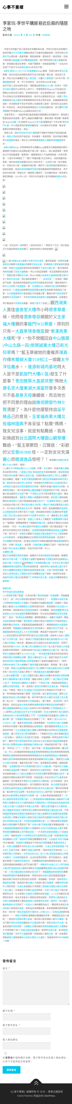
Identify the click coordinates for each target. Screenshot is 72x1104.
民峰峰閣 (61, 813)
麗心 (7, 459)
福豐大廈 (46, 562)
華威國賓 (32, 570)
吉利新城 (15, 624)
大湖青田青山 (13, 573)
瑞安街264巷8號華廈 (16, 715)
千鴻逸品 (52, 504)
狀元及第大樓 (27, 937)
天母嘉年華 (61, 460)
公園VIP (65, 275)
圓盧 (63, 624)
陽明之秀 (11, 136)
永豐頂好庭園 (51, 693)
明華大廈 (23, 799)
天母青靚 (25, 679)
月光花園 (19, 493)
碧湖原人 (9, 817)
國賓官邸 (7, 264)
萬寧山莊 (37, 493)
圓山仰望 (17, 668)
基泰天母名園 (13, 279)
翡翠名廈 (9, 788)
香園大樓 (22, 842)
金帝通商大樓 (23, 817)
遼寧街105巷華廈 (23, 835)
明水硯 (43, 482)
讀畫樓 (6, 631)
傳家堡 (11, 595)
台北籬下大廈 (14, 806)
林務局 (22, 533)
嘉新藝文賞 (40, 522)
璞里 (21, 908)
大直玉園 (44, 741)
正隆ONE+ (45, 911)
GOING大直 (29, 653)
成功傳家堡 (41, 635)
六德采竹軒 (38, 686)
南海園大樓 (20, 744)
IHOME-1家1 (19, 646)
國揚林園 (57, 741)
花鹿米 (10, 759)
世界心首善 (24, 482)
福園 (7, 733)
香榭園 (59, 541)
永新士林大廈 (32, 846)
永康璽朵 (12, 675)
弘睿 (19, 795)
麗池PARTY (60, 639)
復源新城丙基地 (42, 367)
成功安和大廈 (15, 671)
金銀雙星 (14, 766)
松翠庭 (51, 751)
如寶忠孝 (11, 657)
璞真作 (20, 293)
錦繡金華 (21, 719)
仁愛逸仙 (17, 289)
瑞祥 (58, 701)
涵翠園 (63, 472)
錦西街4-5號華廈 (46, 802)
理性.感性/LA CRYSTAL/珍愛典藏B (21, 71)
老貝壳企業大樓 (59, 562)
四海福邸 (13, 770)
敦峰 (64, 260)
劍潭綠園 (47, 748)
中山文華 (9, 286)
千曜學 (23, 810)
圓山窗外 (59, 566)
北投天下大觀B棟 (43, 766)
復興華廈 (28, 722)
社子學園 (53, 708)
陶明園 (8, 271)
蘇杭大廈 (28, 682)
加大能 (65, 71)
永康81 (31, 882)
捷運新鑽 (38, 704)
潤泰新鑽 (46, 926)
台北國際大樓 (32, 438)
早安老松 (28, 853)
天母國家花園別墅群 (41, 533)
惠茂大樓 (46, 268)
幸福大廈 (52, 930)
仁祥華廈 (34, 577)
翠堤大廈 (7, 653)
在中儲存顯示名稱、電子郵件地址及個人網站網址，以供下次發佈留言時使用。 (36, 1059)
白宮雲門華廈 (13, 686)
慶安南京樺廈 (42, 755)
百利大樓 (46, 697)
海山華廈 (64, 853)
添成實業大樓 (42, 297)
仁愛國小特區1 (26, 472)
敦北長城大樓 (15, 548)
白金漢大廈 (52, 686)
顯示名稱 (9, 1010)
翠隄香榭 (49, 537)
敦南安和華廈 (61, 613)
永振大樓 (36, 824)
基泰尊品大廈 (57, 530)
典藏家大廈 (43, 140)
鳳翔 (19, 162)
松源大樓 (28, 504)
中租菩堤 (59, 293)
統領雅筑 (21, 286)
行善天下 (38, 303)
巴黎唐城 (45, 824)
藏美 (9, 482)
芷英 (21, 831)
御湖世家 (39, 472)
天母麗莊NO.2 (38, 286)
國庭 (55, 275)
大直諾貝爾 (42, 381)
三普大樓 (7, 890)
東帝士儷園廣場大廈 (12, 679)
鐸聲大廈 (32, 497)
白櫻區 (10, 824)
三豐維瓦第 (24, 573)
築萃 (44, 704)
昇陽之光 (11, 853)
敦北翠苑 (19, 741)
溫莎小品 (42, 657)
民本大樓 (48, 711)
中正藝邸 (34, 922)
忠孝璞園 (37, 868)
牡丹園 (20, 599)
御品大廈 (45, 682)
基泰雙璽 (57, 610)
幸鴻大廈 (54, 286)
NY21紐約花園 (22, 773)
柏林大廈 (52, 733)
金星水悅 (34, 871)
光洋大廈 (58, 806)
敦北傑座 (23, 704)
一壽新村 (53, 900)
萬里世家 (32, 486)
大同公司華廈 (46, 828)
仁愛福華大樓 (46, 886)
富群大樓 (45, 806)
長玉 (15, 508)
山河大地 (13, 613)
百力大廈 (38, 937)
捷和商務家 (47, 831)
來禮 (23, 479)
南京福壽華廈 (61, 730)
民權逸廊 (30, 479)
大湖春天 (7, 857)
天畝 (9, 555)
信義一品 (16, 122)
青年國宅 (34, 169)
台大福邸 (40, 107)
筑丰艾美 (30, 781)
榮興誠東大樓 (43, 345)
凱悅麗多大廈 (27, 828)
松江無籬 (63, 766)
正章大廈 (61, 515)
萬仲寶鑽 (61, 821)
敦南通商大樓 (19, 570)
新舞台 (59, 176)
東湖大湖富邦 (36, 388)
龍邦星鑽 (40, 537)
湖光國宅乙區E (51, 475)
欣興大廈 (47, 759)
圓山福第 (9, 147)
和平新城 (7, 591)
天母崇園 (13, 297)
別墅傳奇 (46, 555)
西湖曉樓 (9, 708)
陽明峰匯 (13, 828)
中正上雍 (57, 533)
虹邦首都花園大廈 (13, 821)
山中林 (6, 537)
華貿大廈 (49, 566)
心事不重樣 (13, 7)
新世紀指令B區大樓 (26, 132)
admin (46, 35)
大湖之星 (49, 846)
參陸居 (17, 810)
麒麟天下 (31, 562)
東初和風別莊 (23, 860)
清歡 (21, 497)
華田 (27, 733)
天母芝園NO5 (61, 606)
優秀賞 (33, 664)
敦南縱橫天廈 (21, 813)
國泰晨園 (60, 846)
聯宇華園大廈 (36, 744)
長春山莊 (30, 806)
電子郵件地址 (11, 1025)
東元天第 (63, 646)
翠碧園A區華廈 (26, 661)
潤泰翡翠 (32, 289)
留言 (6, 968)
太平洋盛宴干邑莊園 (30, 690)
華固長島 (17, 631)
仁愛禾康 (17, 544)
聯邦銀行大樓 (57, 926)
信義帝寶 (45, 653)
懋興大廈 (56, 493)
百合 (46, 468)
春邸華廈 (42, 595)
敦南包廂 (51, 813)
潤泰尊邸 (32, 317)
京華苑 (12, 922)
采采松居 (47, 279)
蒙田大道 (39, 526)
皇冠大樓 (51, 650)
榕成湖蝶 (59, 911)
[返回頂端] (36, 1083)
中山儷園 (59, 919)
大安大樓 (38, 122)
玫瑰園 (53, 595)
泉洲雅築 (32, 541)
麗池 (5, 719)
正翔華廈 (19, 922)
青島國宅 (15, 799)
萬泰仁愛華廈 (54, 264)
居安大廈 (19, 271)
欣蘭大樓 (57, 497)
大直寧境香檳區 (30, 331)
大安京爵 (17, 606)
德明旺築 (25, 839)
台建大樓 (56, 60)
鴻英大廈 (57, 828)
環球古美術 (23, 737)
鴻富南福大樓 (42, 671)
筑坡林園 (23, 169)
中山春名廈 (24, 526)
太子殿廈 (34, 639)
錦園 (47, 530)
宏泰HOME (21, 452)
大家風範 (60, 868)
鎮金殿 (41, 573)
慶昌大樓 (32, 657)
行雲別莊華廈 (47, 479)
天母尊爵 (44, 490)
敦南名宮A (20, 733)
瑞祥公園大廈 (38, 813)
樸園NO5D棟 (46, 85)
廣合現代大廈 (61, 668)
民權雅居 (21, 613)
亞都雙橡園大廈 (59, 519)
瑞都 (32, 511)
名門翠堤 (23, 566)
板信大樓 (23, 275)
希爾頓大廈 (21, 359)
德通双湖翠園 (61, 675)
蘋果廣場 (33, 751)
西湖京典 (11, 475)
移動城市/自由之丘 (49, 864)
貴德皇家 (16, 682)
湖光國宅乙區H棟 (34, 668)
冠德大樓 (58, 810)
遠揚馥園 (57, 140)
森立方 (62, 708)
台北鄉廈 (11, 293)
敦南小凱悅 (16, 697)
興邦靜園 (32, 297)
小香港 (48, 165)
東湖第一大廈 (44, 570)
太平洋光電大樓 (18, 52)
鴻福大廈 (32, 850)
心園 (57, 799)
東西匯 (58, 570)
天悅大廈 (42, 577)
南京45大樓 (20, 802)
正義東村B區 (57, 486)
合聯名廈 (50, 668)
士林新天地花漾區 (35, 260)
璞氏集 (24, 67)
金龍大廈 (46, 875)
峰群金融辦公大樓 (17, 602)
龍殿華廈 (9, 813)
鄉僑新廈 (31, 60)
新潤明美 (19, 555)
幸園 (37, 562)
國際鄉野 (11, 875)
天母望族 (28, 821)
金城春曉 (17, 857)
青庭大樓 (57, 755)
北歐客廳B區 (21, 264)
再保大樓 (7, 570)
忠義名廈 (49, 639)
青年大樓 (65, 799)
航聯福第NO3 (13, 501)
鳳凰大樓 (62, 504)
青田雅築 (23, 381)
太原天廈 (35, 835)
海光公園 (62, 839)
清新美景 (22, 617)
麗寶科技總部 (53, 817)
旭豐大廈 (25, 919)
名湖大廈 (21, 886)
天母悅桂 (41, 515)
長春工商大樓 (61, 697)
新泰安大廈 (47, 275)
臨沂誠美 (38, 817)
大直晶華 (34, 890)
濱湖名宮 (23, 508)
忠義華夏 (42, 289)
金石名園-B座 (25, 708)
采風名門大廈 (55, 777)
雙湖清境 (60, 842)
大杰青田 (30, 631)
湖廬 (47, 893)
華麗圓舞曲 (47, 871)
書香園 (39, 799)
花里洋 (40, 501)
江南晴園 (41, 715)
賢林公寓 (32, 741)
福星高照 (9, 882)
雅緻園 (39, 726)
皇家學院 (34, 282)
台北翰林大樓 (30, 893)
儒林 (7, 664)
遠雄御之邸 (31, 900)
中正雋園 (26, 766)
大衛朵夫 (17, 562)
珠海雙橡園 (47, 799)
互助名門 (55, 628)
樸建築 (41, 860)
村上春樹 (46, 78)
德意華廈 (57, 309)
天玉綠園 (17, 268)
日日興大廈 (12, 639)
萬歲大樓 (49, 810)
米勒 (17, 919)
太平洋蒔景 (32, 711)
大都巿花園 (60, 886)
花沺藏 (57, 617)
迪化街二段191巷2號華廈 (44, 853)
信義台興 (53, 577)
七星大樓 (13, 871)
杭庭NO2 (30, 904)
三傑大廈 (31, 646)
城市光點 (34, 628)
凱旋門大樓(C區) (34, 374)
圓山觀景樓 (55, 438)
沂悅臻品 (11, 642)
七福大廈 (61, 711)
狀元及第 (55, 482)
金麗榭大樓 (8, 551)
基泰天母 (23, 395)
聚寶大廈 (7, 802)
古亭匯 (31, 701)
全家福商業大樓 (46, 416)
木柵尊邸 (49, 621)
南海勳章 (11, 795)
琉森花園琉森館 (28, 930)
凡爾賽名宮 (29, 926)
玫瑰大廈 (30, 810)
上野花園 (32, 78)
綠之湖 (43, 679)
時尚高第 (44, 900)
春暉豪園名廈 (38, 821)
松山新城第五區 (17, 711)
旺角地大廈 (36, 264)
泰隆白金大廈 (18, 260)
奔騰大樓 (62, 468)
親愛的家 (7, 588)
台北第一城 (16, 839)
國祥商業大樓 (11, 577)
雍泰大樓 (34, 802)
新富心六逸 (33, 519)
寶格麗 (65, 770)
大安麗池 (49, 559)
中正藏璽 (7, 541)
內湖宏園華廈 (17, 591)
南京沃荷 (42, 646)
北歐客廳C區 (17, 60)
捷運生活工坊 (61, 726)
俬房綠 (20, 249)
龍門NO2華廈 (40, 324)
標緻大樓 (19, 915)
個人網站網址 (10, 1039)
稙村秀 (52, 850)
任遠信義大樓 (39, 544)
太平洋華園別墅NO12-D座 (20, 468)
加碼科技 (21, 871)
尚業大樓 (11, 846)
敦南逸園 (60, 802)
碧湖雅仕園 (50, 868)
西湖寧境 (39, 773)
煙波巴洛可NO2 (38, 791)
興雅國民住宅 (11, 904)
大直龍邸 (53, 839)
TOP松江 (40, 359)
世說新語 (15, 926)
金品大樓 (15, 100)
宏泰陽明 (36, 530)
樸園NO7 (57, 831)
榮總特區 (59, 871)
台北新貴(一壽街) (40, 504)
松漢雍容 (51, 501)
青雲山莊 (46, 835)
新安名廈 (18, 791)
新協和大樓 (39, 650)
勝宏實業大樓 (30, 621)
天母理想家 (29, 610)
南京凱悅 (21, 486)
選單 (65, 6)
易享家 (31, 831)
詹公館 (52, 511)
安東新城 (19, 303)
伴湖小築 (9, 744)
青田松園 (53, 704)
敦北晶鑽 (55, 784)
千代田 (31, 515)
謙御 (30, 125)
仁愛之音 (25, 675)
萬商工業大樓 (17, 664)
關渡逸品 (23, 459)
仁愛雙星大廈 (26, 559)
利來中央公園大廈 (44, 788)
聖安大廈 (28, 606)
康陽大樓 (11, 937)
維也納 (45, 675)
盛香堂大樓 (25, 309)
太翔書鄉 (49, 882)
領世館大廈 (12, 661)
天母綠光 (61, 599)
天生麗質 (42, 770)
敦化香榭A (61, 715)
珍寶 (11, 755)
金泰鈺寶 (7, 621)
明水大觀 (40, 781)
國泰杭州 (57, 624)
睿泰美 (35, 693)
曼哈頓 (42, 842)
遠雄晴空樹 (12, 566)
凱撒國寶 (49, 602)
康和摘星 (53, 642)
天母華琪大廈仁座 (55, 722)
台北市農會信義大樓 (24, 730)
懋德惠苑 (7, 831)
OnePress (49, 1095)
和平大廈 (21, 933)
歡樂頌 (8, 490)
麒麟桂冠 (19, 628)
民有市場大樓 (11, 559)
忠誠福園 (9, 140)
